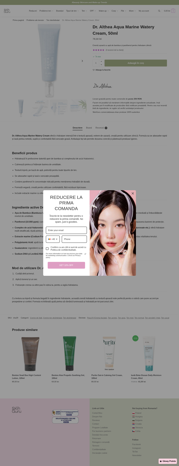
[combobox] (52, 240)
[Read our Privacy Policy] (85, 254)
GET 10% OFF (66, 264)
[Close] (133, 194)
